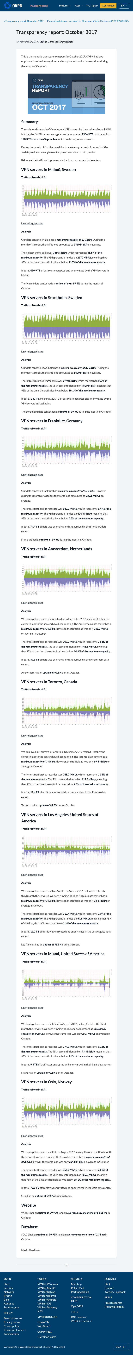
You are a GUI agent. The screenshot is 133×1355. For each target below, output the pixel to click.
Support (109, 1287)
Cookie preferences (14, 1330)
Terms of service (13, 1318)
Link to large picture (32, 223)
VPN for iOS (44, 1303)
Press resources (113, 1302)
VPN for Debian (46, 1291)
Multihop (76, 1284)
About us (9, 1303)
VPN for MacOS (46, 1287)
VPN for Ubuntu (46, 1295)
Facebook (120, 1291)
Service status (11, 1307)
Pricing (8, 1295)
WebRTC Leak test (81, 1321)
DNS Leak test (79, 1317)
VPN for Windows (47, 1284)
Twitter (109, 1291)
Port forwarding (80, 1291)
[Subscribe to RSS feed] (66, 1265)
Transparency (11, 1333)
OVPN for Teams (46, 1336)
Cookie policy (11, 1326)
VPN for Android (46, 1299)
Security (8, 1287)
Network (9, 1291)
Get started (108, 5)
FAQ (88, 5)
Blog (6, 1299)
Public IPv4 (77, 1287)
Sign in (94, 5)
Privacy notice (12, 1322)
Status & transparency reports (56, 41)
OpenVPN (43, 1322)
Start (6, 1284)
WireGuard (43, 1326)
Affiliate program (114, 1306)
